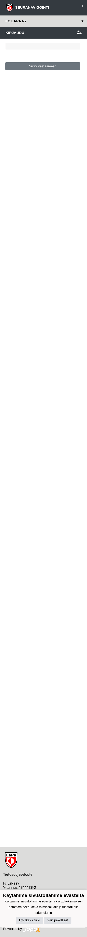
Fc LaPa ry (44, 21)
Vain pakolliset (57, 920)
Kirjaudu (14, 33)
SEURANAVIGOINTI (49, 6)
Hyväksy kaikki (29, 920)
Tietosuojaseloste (17, 874)
